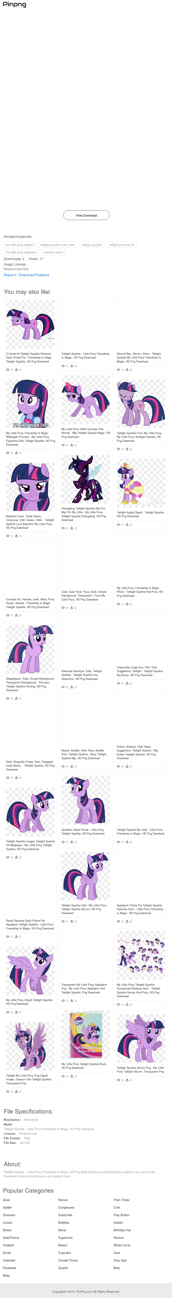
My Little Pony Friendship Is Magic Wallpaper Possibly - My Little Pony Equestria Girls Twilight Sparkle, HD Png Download (30, 438)
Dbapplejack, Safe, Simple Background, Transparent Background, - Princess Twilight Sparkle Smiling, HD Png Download (30, 684)
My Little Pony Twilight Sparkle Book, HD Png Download (84, 1066)
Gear (6, 1199)
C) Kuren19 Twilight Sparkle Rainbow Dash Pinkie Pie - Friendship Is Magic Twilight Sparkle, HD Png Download (29, 357)
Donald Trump (68, 1260)
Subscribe (65, 1215)
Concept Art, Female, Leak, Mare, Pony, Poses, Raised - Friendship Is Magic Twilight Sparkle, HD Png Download (30, 603)
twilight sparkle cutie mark (58, 245)
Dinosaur (9, 1215)
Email (7, 1252)
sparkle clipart (53, 252)
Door (117, 1252)
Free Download (86, 215)
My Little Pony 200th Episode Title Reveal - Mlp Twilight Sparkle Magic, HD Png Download (85, 432)
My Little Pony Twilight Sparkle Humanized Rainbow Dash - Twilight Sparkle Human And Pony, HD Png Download (138, 990)
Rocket (119, 1237)
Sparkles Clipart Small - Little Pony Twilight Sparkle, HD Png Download (82, 831)
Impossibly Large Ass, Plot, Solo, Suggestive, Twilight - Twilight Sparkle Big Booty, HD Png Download (140, 671)
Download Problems (34, 274)
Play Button (121, 1215)
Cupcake (64, 1252)
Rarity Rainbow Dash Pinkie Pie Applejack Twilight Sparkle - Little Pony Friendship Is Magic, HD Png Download (30, 924)
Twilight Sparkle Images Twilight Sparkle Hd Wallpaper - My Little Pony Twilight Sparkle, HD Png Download (30, 845)
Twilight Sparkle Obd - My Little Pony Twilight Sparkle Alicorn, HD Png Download (84, 909)
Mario (62, 1230)
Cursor (7, 1222)
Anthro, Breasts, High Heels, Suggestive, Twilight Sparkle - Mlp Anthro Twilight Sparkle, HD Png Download (137, 752)
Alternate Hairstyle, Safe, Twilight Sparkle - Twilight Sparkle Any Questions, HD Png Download (81, 674)
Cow (117, 1207)
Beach (62, 1245)
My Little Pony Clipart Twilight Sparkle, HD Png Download (29, 1002)
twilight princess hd (121, 245)
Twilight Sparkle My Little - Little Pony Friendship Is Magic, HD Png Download (140, 831)
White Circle (122, 1245)
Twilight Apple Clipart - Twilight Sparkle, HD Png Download (141, 514)
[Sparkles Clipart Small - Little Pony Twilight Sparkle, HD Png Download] (85, 824)
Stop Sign (120, 1260)
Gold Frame (11, 1237)
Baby (6, 1275)
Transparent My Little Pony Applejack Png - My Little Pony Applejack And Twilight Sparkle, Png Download (84, 988)
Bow (117, 1267)
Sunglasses (66, 1207)
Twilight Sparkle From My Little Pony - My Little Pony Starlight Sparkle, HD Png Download (140, 436)
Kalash (118, 1222)
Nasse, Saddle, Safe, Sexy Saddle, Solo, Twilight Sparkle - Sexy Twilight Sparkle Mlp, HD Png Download (83, 754)
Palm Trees (121, 1199)
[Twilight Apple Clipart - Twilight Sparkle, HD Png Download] (141, 506)
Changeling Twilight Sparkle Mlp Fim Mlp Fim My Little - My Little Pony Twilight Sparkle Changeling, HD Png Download (83, 514)
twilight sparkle (92, 245)
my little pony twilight (19, 245)
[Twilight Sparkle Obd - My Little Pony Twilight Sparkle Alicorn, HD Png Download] (85, 899)
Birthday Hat (122, 1230)
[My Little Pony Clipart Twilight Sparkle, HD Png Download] (30, 994)
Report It (10, 274)
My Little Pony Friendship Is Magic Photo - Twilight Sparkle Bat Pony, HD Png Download (140, 591)
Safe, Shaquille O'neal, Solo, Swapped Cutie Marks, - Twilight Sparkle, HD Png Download (30, 765)
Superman (65, 1237)
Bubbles (63, 1222)
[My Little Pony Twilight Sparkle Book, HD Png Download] (85, 1058)
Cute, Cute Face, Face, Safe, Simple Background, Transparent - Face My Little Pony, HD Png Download (84, 595)
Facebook (9, 1267)
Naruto (63, 1199)
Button (7, 1230)
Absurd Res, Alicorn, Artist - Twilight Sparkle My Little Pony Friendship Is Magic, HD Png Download (139, 357)
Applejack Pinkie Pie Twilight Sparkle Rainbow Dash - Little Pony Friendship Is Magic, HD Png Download (140, 909)
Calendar (9, 1260)
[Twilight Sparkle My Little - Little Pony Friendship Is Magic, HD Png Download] (141, 824)
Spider (7, 1207)
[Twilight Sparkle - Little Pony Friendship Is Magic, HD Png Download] (85, 347)
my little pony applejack (21, 252)
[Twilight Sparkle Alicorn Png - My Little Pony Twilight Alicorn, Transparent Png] (141, 1062)
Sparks (63, 1267)
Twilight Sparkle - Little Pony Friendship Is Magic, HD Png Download (85, 355)
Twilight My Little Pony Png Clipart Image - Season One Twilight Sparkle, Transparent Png (29, 1079)
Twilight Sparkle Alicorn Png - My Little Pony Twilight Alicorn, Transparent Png (140, 1069)
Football (8, 1245)
